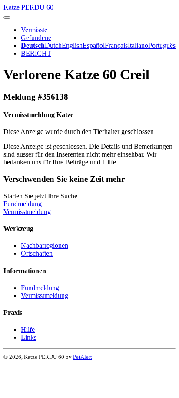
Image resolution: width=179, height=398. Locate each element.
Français (116, 45)
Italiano (138, 45)
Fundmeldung (22, 203)
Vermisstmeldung (27, 211)
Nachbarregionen (44, 245)
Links (28, 337)
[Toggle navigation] (6, 17)
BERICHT (36, 53)
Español (94, 45)
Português (162, 45)
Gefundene (36, 37)
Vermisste (34, 29)
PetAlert (82, 357)
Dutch (53, 45)
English (72, 45)
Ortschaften (37, 253)
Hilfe (28, 329)
